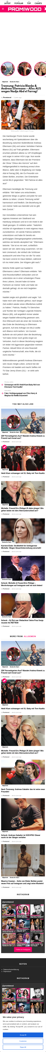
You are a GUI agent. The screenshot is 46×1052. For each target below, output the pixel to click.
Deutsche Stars (14, 432)
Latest (7, 4)
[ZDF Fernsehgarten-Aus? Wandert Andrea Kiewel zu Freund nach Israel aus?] (23, 421)
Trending (4, 447)
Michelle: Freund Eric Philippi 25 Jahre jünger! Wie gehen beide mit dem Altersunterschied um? (22, 509)
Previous (1, 69)
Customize (22, 1041)
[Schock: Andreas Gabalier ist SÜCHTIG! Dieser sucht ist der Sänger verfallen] (23, 814)
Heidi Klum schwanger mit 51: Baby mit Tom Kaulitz (24, 71)
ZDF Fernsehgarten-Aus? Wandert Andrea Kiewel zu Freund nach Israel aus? (7, 70)
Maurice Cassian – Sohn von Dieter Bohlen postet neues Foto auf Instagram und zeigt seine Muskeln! (22, 882)
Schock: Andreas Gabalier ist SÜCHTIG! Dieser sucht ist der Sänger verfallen (20, 836)
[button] (9, 911)
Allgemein (5, 432)
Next (45, 69)
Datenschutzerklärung (11, 969)
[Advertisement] (23, 37)
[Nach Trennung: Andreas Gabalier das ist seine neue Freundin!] (23, 772)
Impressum (7, 971)
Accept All (23, 1035)
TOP (29, 4)
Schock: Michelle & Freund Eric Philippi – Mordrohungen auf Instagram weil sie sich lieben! (21, 584)
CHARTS (38, 4)
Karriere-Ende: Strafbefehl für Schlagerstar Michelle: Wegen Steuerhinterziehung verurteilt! (21, 547)
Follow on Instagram (23, 949)
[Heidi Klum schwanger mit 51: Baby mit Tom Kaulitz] (23, 458)
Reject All (23, 1047)
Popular (18, 4)
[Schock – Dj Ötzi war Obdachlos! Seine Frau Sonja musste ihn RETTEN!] (23, 605)
